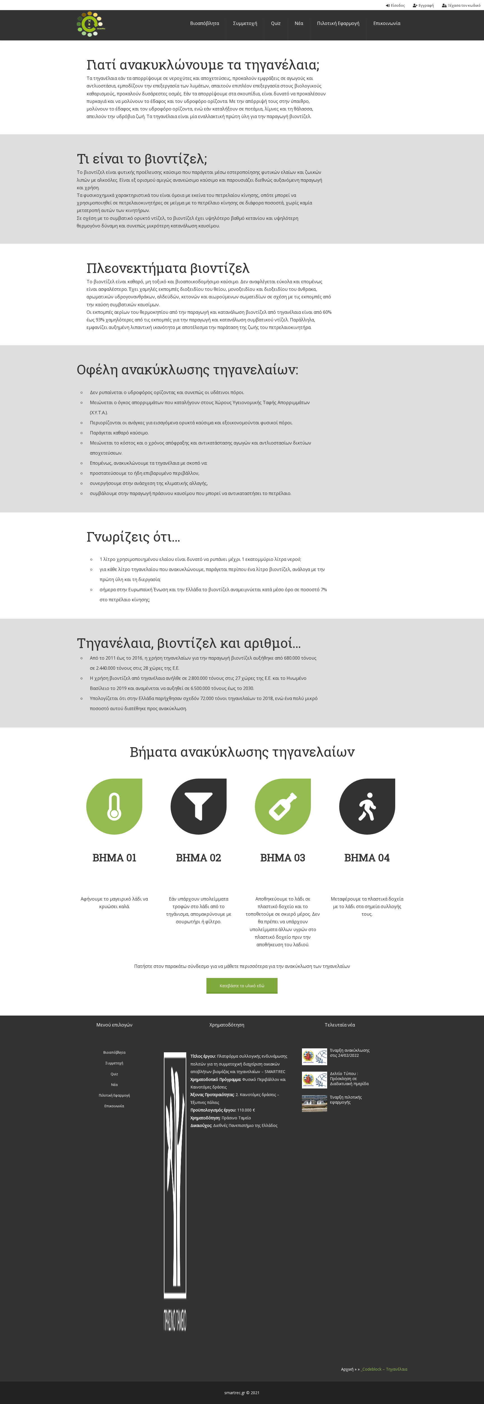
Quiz (276, 23)
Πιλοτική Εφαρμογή (338, 23)
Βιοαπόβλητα (204, 23)
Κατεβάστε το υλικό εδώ (242, 985)
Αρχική (347, 1369)
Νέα (299, 23)
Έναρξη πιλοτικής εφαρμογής (346, 1099)
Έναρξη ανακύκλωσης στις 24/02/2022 (349, 1053)
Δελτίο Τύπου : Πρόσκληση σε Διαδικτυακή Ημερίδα (349, 1078)
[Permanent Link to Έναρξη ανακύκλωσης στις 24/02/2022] (314, 1065)
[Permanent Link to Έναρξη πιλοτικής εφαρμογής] (314, 1112)
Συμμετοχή (245, 23)
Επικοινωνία (386, 23)
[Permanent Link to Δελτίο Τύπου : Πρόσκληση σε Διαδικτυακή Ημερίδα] (314, 1088)
